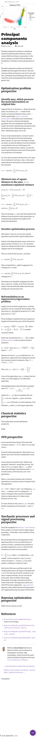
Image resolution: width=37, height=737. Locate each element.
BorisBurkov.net (12, 2)
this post (24, 504)
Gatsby (15, 736)
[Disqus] (18, 707)
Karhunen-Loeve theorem (26, 527)
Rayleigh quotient (7, 340)
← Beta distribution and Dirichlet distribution (19, 666)
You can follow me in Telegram (17, 660)
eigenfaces (29, 585)
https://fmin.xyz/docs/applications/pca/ (17, 619)
